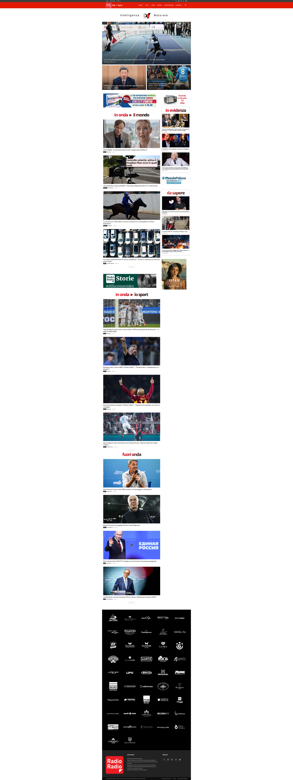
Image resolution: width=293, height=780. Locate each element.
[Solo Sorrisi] (179, 713)
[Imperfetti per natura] (179, 659)
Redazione (109, 151)
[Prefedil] (129, 700)
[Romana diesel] (113, 713)
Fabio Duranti (106, 61)
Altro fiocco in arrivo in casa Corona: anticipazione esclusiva (175, 212)
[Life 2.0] (113, 672)
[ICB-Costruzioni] (163, 659)
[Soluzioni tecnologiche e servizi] (113, 727)
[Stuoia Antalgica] (163, 727)
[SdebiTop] (146, 713)
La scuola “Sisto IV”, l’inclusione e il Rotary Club (174, 231)
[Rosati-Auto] (129, 713)
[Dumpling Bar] (179, 631)
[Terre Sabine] (179, 727)
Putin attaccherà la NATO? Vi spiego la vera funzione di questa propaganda (129, 561)
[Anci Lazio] (113, 618)
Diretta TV (119, 1)
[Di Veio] (163, 631)
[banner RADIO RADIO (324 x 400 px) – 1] (174, 290)
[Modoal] (163, 672)
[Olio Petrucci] (179, 686)
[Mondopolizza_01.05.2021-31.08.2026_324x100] (174, 185)
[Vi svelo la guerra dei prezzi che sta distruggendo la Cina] (124, 77)
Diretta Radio (112, 1)
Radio (140, 5)
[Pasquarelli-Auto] (113, 700)
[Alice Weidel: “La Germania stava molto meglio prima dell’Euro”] (131, 134)
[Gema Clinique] (163, 645)
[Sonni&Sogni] (129, 727)
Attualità (106, 83)
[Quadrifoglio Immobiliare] (163, 700)
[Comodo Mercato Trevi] (129, 631)
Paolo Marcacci (110, 527)
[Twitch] (181, 1)
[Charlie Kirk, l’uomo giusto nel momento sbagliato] (175, 140)
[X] (183, 1)
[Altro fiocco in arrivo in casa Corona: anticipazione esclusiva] (175, 203)
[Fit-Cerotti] (113, 645)
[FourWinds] (129, 645)
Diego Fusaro (109, 491)
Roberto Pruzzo (110, 446)
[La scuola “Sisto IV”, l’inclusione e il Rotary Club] (175, 223)
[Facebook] (176, 1)
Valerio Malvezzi (109, 599)
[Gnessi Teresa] (113, 659)
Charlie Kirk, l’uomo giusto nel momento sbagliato (175, 149)
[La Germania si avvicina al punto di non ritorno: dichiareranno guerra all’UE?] (131, 581)
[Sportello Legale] (146, 727)
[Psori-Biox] (146, 700)
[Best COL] (146, 618)
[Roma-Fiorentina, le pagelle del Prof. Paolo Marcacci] (131, 509)
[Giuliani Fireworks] (179, 645)
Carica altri (131, 266)
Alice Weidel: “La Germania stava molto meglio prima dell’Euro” (125, 150)
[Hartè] (146, 659)
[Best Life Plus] (113, 631)
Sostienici (178, 5)
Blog (104, 563)
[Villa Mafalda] (129, 741)
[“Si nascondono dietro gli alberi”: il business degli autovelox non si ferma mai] (131, 169)
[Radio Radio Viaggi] (179, 700)
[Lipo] (129, 672)
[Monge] (179, 672)
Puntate (159, 5)
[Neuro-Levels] (113, 686)
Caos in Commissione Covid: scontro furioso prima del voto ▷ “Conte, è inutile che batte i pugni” (175, 129)
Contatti (174, 778)
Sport (153, 5)
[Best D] (163, 618)
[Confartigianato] (146, 631)
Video (105, 263)
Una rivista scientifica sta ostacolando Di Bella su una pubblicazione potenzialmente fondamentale (175, 168)
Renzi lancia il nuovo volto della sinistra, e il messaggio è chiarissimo (127, 489)
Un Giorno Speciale (110, 263)
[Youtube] (186, 1)
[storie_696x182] (129, 289)
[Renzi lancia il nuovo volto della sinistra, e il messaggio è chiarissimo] (131, 473)
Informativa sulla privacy (166, 778)
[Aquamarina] (129, 618)
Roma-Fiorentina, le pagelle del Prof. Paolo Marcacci (121, 525)
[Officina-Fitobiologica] (163, 686)
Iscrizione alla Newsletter (182, 778)
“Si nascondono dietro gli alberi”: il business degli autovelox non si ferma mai (130, 186)
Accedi (107, 1)
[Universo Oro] (113, 741)
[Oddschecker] (146, 686)
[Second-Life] (163, 713)
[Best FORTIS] (179, 618)
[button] (185, 5)
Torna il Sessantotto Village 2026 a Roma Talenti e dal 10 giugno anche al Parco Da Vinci (175, 250)
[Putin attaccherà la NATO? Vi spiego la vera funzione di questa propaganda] (131, 545)
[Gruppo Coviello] (129, 659)
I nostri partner (169, 5)
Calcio (150, 81)
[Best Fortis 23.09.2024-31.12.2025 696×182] (129, 108)
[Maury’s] (146, 672)
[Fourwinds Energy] (146, 645)
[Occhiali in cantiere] (129, 686)
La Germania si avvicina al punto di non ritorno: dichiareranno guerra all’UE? (129, 597)
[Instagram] (178, 1)
